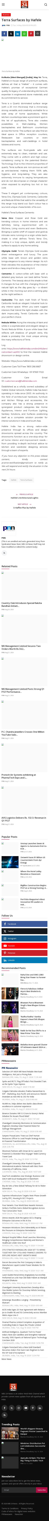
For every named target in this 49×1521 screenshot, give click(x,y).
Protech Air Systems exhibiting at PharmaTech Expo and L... (19, 776)
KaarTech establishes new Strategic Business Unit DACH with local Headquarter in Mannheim (23, 1177)
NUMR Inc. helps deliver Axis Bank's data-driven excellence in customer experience (22, 1105)
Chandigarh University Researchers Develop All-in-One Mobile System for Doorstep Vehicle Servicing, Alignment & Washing (23, 1290)
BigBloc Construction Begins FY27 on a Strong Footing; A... (34, 886)
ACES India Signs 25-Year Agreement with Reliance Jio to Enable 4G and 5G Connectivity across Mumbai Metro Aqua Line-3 (24, 1312)
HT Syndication (26, 866)
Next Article (23, 504)
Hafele (13, 480)
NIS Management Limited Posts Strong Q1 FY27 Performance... (23, 690)
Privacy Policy (27, 1508)
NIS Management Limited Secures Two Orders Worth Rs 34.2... (21, 647)
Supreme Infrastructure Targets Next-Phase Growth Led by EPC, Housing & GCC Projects (24, 1197)
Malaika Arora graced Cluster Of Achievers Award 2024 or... (34, 1045)
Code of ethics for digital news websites (18, 1511)
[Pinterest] (33, 1408)
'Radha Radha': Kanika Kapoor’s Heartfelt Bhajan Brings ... (33, 1019)
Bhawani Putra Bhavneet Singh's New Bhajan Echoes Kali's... (33, 1005)
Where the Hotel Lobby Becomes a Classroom (31, 872)
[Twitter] (12, 1408)
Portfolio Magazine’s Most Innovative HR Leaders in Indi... (33, 902)
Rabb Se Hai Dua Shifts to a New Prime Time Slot (33, 1031)
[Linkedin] (40, 1408)
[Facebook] (5, 1408)
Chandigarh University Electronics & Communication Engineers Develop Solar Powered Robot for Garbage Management (24, 1126)
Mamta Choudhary (27, 997)
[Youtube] (26, 1408)
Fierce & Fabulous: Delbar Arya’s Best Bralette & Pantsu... (32, 991)
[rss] (5, 1415)
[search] (45, 5)
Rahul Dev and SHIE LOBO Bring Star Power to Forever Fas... (33, 977)
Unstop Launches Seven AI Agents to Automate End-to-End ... (34, 846)
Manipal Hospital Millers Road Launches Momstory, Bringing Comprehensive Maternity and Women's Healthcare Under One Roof (24, 1240)
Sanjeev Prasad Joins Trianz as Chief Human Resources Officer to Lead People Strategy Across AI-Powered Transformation (23, 1138)
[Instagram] (19, 1408)
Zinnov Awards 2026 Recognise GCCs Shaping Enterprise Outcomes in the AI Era (21, 1219)
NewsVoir (19, 1514)
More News (6, 1359)
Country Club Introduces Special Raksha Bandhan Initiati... (22, 604)
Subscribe (42, 1490)
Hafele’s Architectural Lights (24, 497)
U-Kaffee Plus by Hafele (24, 507)
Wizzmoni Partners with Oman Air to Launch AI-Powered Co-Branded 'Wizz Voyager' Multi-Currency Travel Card (24, 1154)
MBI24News (25, 983)
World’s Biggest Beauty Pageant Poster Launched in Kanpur (34, 1431)
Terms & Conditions (10, 1508)
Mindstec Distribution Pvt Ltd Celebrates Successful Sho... (33, 1446)
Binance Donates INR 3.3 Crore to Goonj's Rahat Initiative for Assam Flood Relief (23, 1114)
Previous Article (26, 494)
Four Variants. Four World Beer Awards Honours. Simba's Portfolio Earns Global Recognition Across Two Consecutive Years (23, 1208)
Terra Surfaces (26, 480)
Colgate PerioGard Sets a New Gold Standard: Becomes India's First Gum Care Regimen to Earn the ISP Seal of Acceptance (23, 1350)
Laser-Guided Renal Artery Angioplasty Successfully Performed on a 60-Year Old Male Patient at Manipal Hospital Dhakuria (24, 1278)
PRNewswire (7, 1514)
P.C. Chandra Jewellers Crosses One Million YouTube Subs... (23, 733)
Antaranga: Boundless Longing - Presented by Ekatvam (21, 1301)
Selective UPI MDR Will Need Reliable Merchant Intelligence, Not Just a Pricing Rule (22, 1073)
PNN (4, 538)
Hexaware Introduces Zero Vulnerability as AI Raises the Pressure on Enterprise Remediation (24, 1229)
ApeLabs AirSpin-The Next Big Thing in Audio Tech (33, 1459)
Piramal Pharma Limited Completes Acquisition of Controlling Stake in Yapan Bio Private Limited (23, 1323)
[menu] (3, 5)
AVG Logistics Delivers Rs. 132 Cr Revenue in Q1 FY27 (24, 819)
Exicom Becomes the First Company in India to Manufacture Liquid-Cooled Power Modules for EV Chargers (23, 1265)
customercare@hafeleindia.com (21, 381)
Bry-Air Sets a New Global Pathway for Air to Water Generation (24, 1187)
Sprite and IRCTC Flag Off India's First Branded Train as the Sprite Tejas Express (24, 1082)
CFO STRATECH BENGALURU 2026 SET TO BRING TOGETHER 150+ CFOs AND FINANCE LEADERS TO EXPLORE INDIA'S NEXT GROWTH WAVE (24, 1253)
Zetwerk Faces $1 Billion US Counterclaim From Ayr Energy (33, 860)
